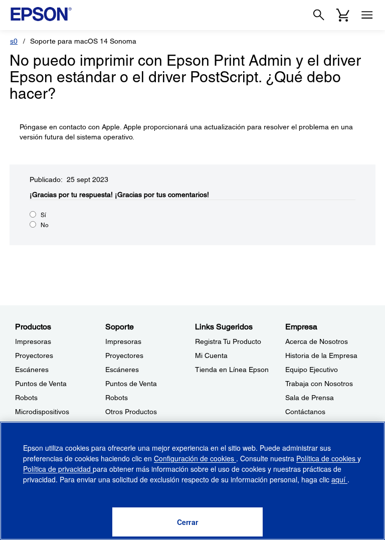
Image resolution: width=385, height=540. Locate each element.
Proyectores (34, 355)
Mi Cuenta (211, 355)
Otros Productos (131, 412)
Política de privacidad (58, 469)
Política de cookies (326, 458)
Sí (43, 215)
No (45, 225)
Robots (26, 398)
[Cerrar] (187, 521)
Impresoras (33, 341)
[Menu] (367, 15)
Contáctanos (305, 412)
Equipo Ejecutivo (311, 370)
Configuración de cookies (195, 458)
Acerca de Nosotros (316, 341)
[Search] (319, 15)
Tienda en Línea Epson (232, 370)
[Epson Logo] (41, 14)
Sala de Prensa (309, 398)
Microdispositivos (42, 412)
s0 (14, 41)
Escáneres (32, 370)
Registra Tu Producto (228, 341)
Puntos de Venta (41, 384)
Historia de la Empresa (321, 355)
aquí (339, 479)
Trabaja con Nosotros (319, 384)
